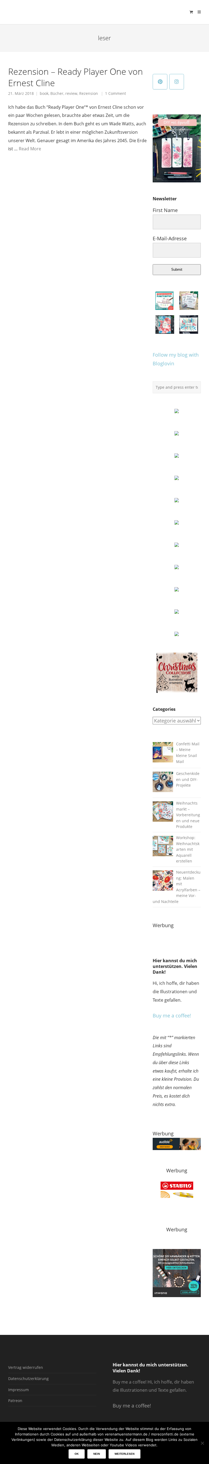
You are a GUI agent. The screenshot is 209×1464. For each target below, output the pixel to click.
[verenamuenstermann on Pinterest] (160, 81)
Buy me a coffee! (172, 1015)
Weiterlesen (124, 1453)
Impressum (18, 1389)
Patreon (15, 1400)
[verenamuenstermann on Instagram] (176, 81)
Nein (96, 1453)
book (44, 93)
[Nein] (202, 1443)
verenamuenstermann (59, 12)
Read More (30, 149)
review (71, 93)
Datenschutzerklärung (28, 1378)
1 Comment (115, 93)
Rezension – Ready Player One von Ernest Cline (75, 77)
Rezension (88, 93)
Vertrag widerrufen (25, 1367)
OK (77, 1453)
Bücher (56, 93)
